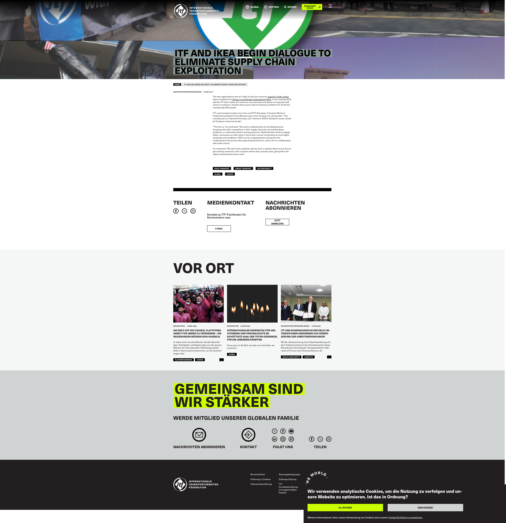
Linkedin (274, 439)
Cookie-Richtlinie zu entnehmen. (406, 517)
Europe (230, 174)
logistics (308, 357)
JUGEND (200, 360)
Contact (248, 436)
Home (177, 84)
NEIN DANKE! (425, 507)
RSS (291, 439)
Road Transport (221, 168)
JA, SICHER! (345, 507)
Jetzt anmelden (277, 222)
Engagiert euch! (310, 7)
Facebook (283, 431)
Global (217, 174)
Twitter (274, 431)
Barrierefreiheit (257, 474)
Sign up (199, 436)
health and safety (291, 357)
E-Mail (219, 228)
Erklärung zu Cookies (260, 479)
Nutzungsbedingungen (289, 474)
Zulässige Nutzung (287, 479)
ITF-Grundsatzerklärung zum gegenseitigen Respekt (288, 488)
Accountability (264, 168)
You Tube (291, 431)
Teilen (182, 202)
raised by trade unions (278, 96)
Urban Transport (243, 168)
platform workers (183, 360)
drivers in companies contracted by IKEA (251, 99)
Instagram (283, 439)
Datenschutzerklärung (261, 484)
